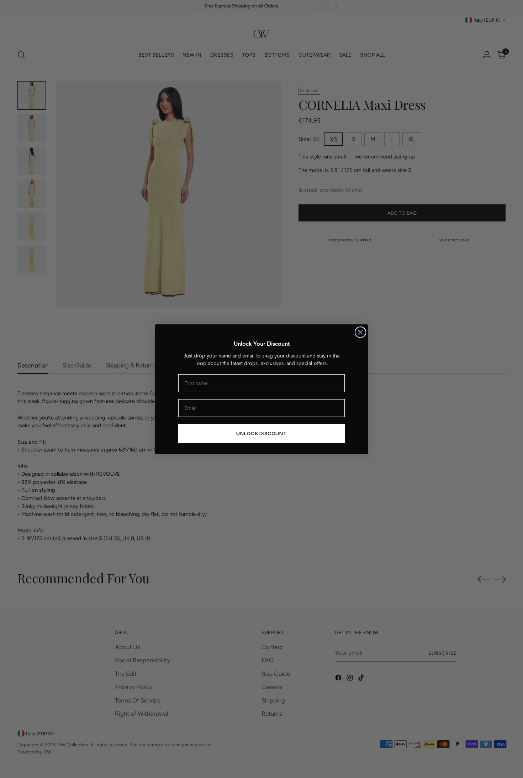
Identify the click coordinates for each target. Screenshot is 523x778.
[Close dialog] (360, 332)
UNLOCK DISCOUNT (261, 433)
